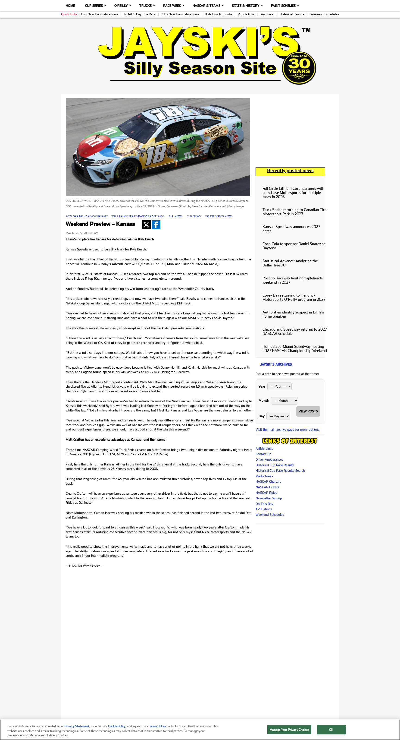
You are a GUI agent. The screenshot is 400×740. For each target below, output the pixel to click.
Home (70, 5)
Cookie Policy (116, 726)
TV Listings (264, 509)
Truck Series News (218, 216)
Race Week (172, 5)
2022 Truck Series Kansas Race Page (137, 216)
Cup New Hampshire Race (99, 14)
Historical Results (291, 14)
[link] (200, 55)
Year (262, 386)
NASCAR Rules (266, 492)
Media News (264, 476)
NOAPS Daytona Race (140, 14)
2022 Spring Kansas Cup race (87, 216)
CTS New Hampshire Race (180, 14)
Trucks (145, 5)
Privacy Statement (77, 726)
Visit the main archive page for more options (287, 429)
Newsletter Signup (269, 498)
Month (264, 400)
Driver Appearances (269, 459)
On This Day (264, 504)
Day (262, 416)
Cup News (194, 216)
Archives (267, 14)
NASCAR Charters (268, 481)
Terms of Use (157, 726)
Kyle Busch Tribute (218, 14)
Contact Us (263, 454)
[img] (200, 55)
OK (331, 729)
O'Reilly (121, 5)
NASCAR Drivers (267, 487)
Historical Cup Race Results (275, 465)
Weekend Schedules (324, 14)
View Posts (308, 411)
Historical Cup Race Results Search (280, 470)
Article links (246, 14)
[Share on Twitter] (146, 224)
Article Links (264, 448)
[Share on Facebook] (156, 224)
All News (175, 216)
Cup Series (94, 5)
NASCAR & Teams (206, 5)
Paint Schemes (283, 5)
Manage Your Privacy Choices (289, 729)
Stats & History (245, 5)
